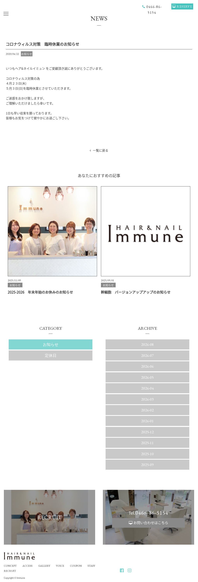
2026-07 (147, 355)
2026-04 (147, 388)
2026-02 (147, 410)
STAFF (91, 565)
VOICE (60, 565)
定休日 (50, 355)
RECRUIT (10, 571)
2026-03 (147, 399)
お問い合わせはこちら (150, 522)
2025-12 (147, 431)
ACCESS (27, 565)
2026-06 (147, 366)
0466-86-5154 (151, 512)
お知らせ (50, 344)
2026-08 (147, 344)
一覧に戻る (100, 150)
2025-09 (147, 464)
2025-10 (147, 453)
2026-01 (147, 420)
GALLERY (44, 565)
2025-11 (147, 442)
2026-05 (147, 377)
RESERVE (184, 6)
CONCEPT (10, 565)
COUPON (76, 565)
